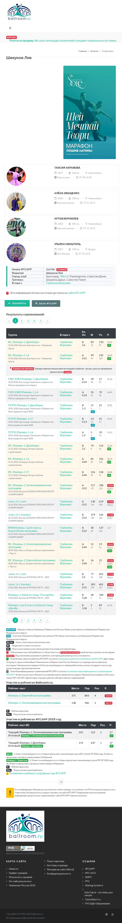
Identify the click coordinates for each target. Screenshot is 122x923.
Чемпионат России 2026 (22, 885)
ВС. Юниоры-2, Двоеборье (23, 341)
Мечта (64, 276)
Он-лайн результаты (20, 881)
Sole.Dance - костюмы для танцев (98, 894)
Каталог (94, 51)
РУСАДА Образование (97, 903)
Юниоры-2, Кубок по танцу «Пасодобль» (31, 594)
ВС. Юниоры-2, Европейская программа (31, 560)
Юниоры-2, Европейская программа (29, 695)
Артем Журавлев (66, 218)
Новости (13, 868)
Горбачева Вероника (58, 282)
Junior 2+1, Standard (19, 514)
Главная (82, 51)
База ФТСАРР (48, 303)
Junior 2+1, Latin (17, 501)
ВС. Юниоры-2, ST (18, 471)
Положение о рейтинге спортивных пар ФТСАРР (37, 773)
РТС (87, 881)
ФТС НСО (90, 872)
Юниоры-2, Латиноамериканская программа (34, 702)
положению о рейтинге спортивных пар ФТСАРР (80, 658)
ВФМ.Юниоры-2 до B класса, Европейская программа (24, 529)
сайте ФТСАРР (76, 292)
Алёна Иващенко (66, 193)
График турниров (18, 872)
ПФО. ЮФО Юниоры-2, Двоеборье (28, 378)
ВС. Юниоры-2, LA (18, 355)
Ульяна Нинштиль (67, 244)
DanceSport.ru (93, 899)
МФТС (88, 877)
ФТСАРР (90, 868)
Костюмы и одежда (57, 865)
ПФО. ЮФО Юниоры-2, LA (23, 392)
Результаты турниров (20, 877)
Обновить (18, 303)
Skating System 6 (94, 885)
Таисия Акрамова (67, 168)
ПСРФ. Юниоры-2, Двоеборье (25, 405)
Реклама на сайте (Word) (60, 869)
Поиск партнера (55, 861)
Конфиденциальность (59, 873)
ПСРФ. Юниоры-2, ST (20, 418)
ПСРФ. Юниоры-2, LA (20, 432)
